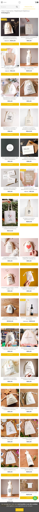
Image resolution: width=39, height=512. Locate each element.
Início (3, 11)
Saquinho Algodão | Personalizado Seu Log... (10, 318)
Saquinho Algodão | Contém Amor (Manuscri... (10, 258)
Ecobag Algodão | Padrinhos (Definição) (29, 128)
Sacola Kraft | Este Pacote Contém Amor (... (10, 68)
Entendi (19, 509)
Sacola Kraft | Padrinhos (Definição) (29, 38)
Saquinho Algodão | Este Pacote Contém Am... (29, 288)
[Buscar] (17, 7)
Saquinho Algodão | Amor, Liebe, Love (10, 288)
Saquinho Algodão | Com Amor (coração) (29, 348)
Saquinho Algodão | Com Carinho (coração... (10, 409)
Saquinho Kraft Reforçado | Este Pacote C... (29, 188)
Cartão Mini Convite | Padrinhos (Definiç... (10, 188)
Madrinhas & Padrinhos (21, 11)
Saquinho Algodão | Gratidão (29, 439)
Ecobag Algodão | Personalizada (29, 219)
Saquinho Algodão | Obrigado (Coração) (10, 378)
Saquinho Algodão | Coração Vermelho (29, 258)
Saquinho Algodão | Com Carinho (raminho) (29, 378)
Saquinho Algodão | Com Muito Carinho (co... (10, 469)
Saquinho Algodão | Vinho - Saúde (10, 499)
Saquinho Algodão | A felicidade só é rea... (10, 98)
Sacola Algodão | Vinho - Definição (29, 318)
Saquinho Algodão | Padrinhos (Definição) (10, 38)
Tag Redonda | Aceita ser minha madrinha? (10, 158)
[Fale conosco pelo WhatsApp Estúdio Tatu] (35, 498)
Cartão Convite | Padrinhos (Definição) (29, 158)
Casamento (9, 11)
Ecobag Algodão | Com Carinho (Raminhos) (10, 228)
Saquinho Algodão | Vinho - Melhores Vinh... (29, 68)
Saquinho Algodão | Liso (29, 492)
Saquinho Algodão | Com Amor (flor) (29, 409)
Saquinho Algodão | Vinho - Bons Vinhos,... (29, 469)
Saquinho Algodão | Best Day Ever (10, 439)
